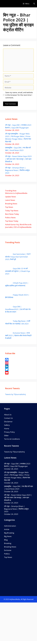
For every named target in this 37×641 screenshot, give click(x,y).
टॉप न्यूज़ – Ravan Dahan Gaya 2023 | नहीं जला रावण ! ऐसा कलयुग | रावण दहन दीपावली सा (18, 159)
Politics (7, 554)
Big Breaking (9, 533)
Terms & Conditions (12, 439)
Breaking (7, 543)
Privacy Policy (9, 432)
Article (6, 529)
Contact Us (8, 418)
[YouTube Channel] (18, 372)
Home (6, 428)
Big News (8, 536)
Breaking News (10, 547)
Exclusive (7, 550)
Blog (6, 540)
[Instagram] (18, 363)
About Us (7, 414)
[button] (34, 3)
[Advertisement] (18, 621)
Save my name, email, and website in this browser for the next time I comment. (19, 95)
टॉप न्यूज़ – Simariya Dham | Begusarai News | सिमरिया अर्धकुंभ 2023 (17, 170)
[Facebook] (18, 359)
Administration (10, 526)
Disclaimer (8, 421)
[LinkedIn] (18, 366)
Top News (8, 557)
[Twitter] (18, 369)
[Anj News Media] (4, 3)
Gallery (7, 425)
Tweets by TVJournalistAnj (15, 394)
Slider (6, 435)
